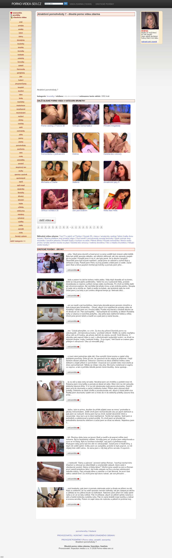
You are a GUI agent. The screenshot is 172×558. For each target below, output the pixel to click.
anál (20, 22)
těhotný (21, 196)
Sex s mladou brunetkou (116, 243)
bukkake (21, 55)
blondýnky (21, 40)
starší (21, 182)
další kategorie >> (17, 241)
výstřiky (21, 222)
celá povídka (72, 270)
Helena (75, 154)
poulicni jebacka (53, 240)
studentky (20, 189)
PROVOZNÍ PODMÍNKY (72, 540)
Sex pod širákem (79, 210)
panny (21, 138)
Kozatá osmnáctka (111, 240)
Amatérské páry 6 (111, 182)
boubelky (20, 44)
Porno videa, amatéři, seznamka (96, 540)
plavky (21, 142)
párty (21, 135)
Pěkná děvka (96, 240)
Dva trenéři (81, 238)
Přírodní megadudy (112, 126)
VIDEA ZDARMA (81, 4)
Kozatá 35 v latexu (91, 236)
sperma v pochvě (21, 175)
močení (21, 116)
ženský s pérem (21, 236)
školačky (21, 193)
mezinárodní (20, 113)
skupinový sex (21, 167)
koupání (21, 87)
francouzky (21, 69)
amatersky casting (108, 236)
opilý (21, 127)
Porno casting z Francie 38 (53, 126)
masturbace (21, 106)
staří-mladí (21, 185)
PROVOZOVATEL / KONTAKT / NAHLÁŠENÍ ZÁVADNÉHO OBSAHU (86, 535)
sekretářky (21, 160)
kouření (21, 91)
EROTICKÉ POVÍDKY (105, 4)
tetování (21, 200)
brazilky (21, 47)
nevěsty (21, 124)
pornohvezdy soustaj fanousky (100, 238)
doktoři (20, 66)
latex (21, 95)
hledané (92, 531)
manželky (20, 102)
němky (20, 120)
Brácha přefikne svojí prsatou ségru (60, 238)
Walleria (75, 182)
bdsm (21, 33)
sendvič (21, 164)
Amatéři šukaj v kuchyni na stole (75, 240)
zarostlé (21, 229)
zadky (21, 225)
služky (21, 171)
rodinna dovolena (97, 243)
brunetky (21, 51)
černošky (21, 62)
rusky (21, 156)
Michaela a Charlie (49, 182)
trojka (21, 204)
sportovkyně (20, 178)
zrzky (21, 233)
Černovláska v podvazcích (53, 154)
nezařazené (21, 109)
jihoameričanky (20, 84)
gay (20, 76)
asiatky (20, 29)
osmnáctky (21, 131)
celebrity (21, 58)
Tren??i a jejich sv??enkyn (70, 236)
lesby (21, 98)
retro (21, 153)
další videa (45, 220)
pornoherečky (82, 531)
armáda (21, 26)
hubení (20, 80)
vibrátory (21, 214)
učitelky (21, 207)
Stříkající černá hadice (82, 126)
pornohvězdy (21, 145)
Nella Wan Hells (110, 210)
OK (65, 4)
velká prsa (21, 211)
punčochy (20, 149)
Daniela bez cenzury (113, 154)
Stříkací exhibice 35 (49, 210)
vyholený (21, 218)
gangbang (21, 73)
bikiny (21, 37)
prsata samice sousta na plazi (56, 243)
